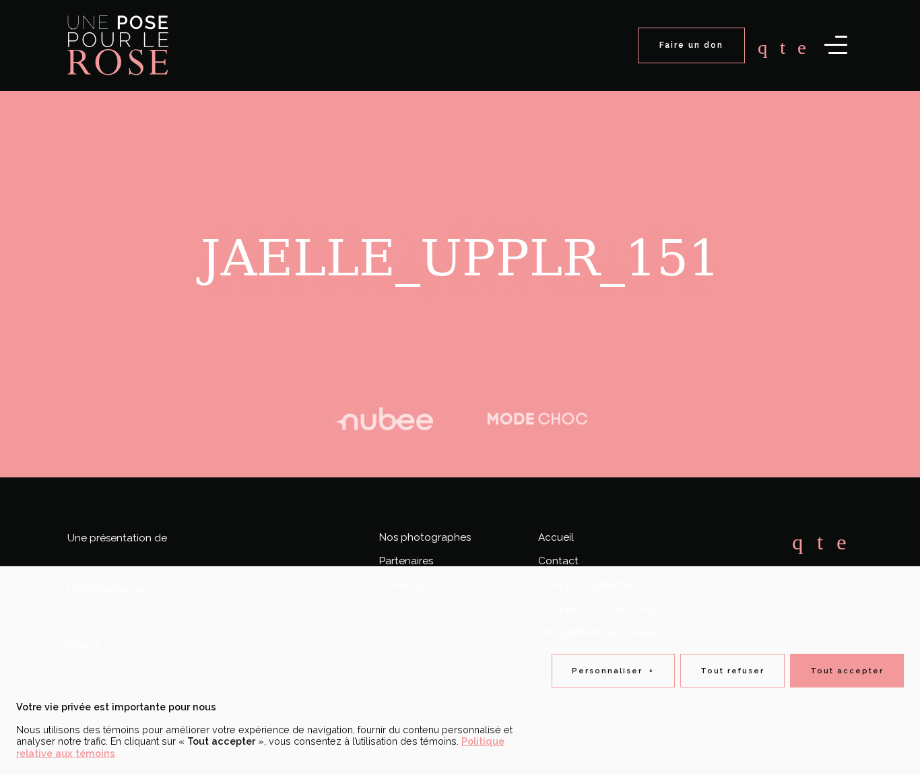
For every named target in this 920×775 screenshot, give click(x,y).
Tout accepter (847, 670)
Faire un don (691, 45)
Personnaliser (613, 670)
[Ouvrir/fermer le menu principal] (836, 44)
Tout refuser (732, 670)
